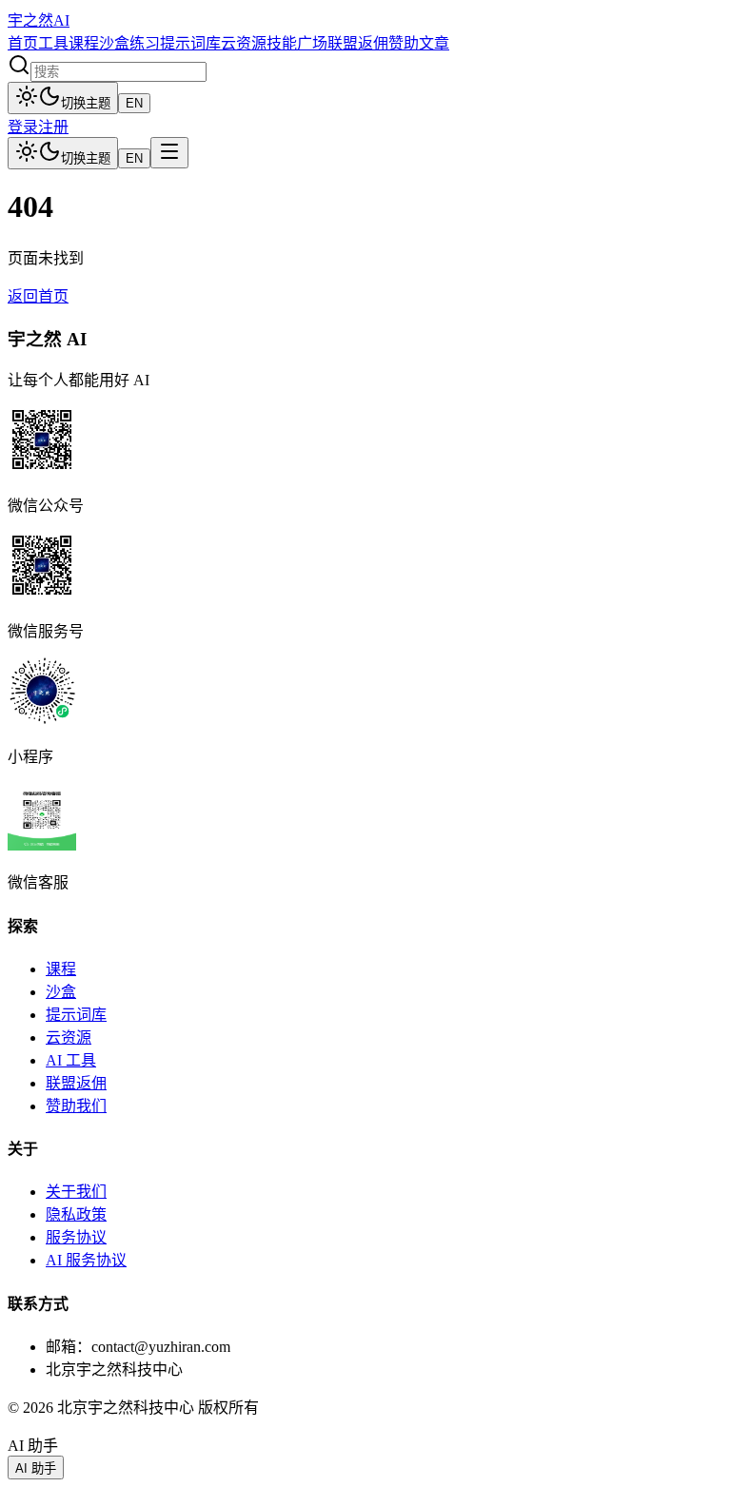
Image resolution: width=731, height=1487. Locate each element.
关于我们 (76, 1192)
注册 (53, 127)
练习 (144, 43)
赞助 (403, 43)
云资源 (244, 43)
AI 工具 (71, 1060)
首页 (23, 43)
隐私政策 (76, 1214)
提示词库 (190, 43)
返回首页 (38, 296)
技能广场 (297, 43)
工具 (53, 43)
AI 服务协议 (86, 1260)
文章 (434, 43)
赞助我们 (76, 1106)
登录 (23, 127)
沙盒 (114, 43)
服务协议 (76, 1237)
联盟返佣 (357, 43)
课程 (84, 43)
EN (134, 103)
